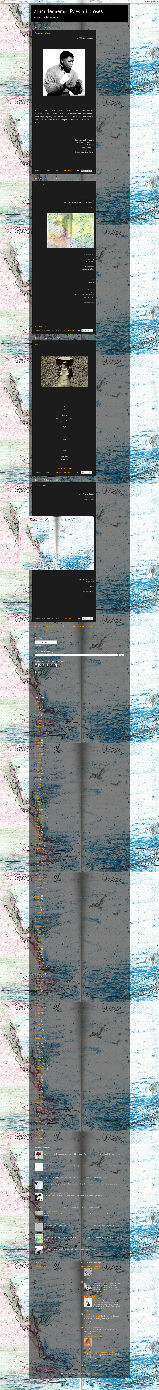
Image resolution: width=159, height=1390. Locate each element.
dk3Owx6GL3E (41, 326)
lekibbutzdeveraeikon (92, 1365)
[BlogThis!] (84, 171)
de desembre (39, 701)
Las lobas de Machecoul (93, 1327)
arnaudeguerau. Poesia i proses (68, 11)
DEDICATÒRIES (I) (51, 1182)
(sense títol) (48, 1247)
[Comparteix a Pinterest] (91, 171)
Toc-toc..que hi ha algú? (92, 1316)
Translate (52, 645)
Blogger (95, 1374)
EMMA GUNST (89, 1297)
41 (85, 1354)
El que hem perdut (99, 1284)
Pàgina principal (40, 1266)
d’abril (37, 751)
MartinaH (87, 1282)
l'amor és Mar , (41, 485)
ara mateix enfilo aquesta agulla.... (57, 1193)
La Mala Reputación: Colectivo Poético (99, 1352)
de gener (38, 709)
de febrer (38, 723)
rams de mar (40, 183)
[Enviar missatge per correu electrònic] (77, 170)
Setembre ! (48, 1235)
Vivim (37, 1175)
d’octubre (38, 734)
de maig (38, 718)
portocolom (48, 1163)
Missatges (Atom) (52, 631)
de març (38, 720)
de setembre (39, 737)
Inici (65, 626)
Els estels (96, 1268)
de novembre (39, 704)
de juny (37, 745)
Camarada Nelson (42, 33)
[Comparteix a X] (86, 171)
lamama (87, 1314)
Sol (36, 343)
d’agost (37, 715)
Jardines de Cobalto (92, 1266)
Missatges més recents (46, 626)
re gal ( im (48, 1152)
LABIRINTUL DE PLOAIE (93, 1337)
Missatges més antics (83, 626)
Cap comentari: (68, 170)
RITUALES (88, 1329)
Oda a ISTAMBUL (50, 1212)
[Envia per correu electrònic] (82, 171)
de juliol (37, 707)
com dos (38, 1205)
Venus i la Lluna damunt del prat (56, 1223)
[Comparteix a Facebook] (88, 171)
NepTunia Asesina (65, 468)
